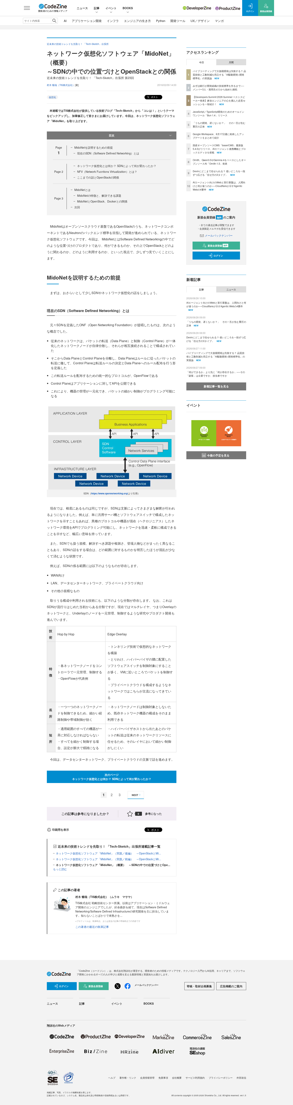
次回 (77, 207)
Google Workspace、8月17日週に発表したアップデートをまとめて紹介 (218, 135)
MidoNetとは (82, 190)
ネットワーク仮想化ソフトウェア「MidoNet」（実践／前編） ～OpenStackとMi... (108, 859)
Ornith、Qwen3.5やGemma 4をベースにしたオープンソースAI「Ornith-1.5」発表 (219, 161)
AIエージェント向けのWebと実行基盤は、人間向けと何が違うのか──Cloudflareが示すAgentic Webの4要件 (219, 186)
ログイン (218, 255)
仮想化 (52, 97)
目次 (111, 135)
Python (160, 21)
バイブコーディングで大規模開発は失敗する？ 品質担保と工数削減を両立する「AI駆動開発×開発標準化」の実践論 (219, 74)
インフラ (113, 21)
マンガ (219, 21)
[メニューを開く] (27, 8)
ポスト (154, 97)
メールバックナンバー (219, 235)
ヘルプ (111, 1077)
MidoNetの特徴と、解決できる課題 (99, 195)
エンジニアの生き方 (137, 21)
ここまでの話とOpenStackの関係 (98, 177)
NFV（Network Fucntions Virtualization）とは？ (107, 172)
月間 (231, 62)
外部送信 (241, 1077)
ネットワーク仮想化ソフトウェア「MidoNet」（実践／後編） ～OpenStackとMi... (108, 853)
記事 (96, 8)
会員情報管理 (147, 1077)
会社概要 (177, 1077)
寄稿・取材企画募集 (199, 986)
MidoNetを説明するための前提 (93, 147)
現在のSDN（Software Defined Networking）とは (108, 153)
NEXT (135, 795)
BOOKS (128, 8)
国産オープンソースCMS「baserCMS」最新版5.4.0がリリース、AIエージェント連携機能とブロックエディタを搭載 (219, 148)
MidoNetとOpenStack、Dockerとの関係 (102, 201)
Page (58, 172)
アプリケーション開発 (87, 21)
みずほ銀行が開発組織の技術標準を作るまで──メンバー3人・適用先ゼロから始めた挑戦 (218, 87)
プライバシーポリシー (221, 1077)
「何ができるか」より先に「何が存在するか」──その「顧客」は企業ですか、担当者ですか (215, 373)
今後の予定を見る (218, 455)
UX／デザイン (200, 21)
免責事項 (163, 1077)
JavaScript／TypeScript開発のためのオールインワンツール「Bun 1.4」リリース (218, 113)
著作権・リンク (127, 1077)
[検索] (54, 21)
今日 (201, 62)
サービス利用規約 (195, 1077)
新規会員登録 (217, 245)
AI (65, 21)
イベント (111, 8)
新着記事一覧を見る (216, 386)
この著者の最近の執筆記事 (92, 927)
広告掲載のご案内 (231, 986)
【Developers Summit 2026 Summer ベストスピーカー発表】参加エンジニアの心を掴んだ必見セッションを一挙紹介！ (219, 100)
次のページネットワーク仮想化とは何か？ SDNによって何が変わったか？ (111, 777)
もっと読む (60, 869)
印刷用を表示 (60, 829)
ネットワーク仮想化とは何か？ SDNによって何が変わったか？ (116, 166)
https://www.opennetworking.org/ (109, 493)
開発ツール (177, 21)
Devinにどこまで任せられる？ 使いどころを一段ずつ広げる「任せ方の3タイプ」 (219, 172)
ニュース (82, 8)
